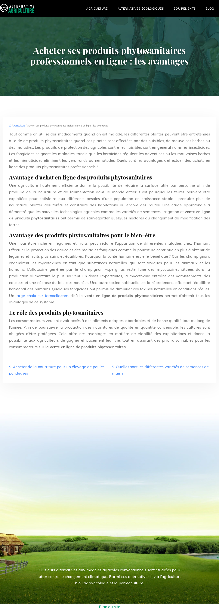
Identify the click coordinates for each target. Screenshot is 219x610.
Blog (210, 8)
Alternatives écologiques (141, 8)
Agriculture (97, 8)
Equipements (185, 8)
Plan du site (109, 606)
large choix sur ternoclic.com (42, 295)
